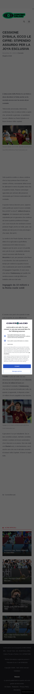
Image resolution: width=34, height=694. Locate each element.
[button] (17, 344)
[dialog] (17, 347)
